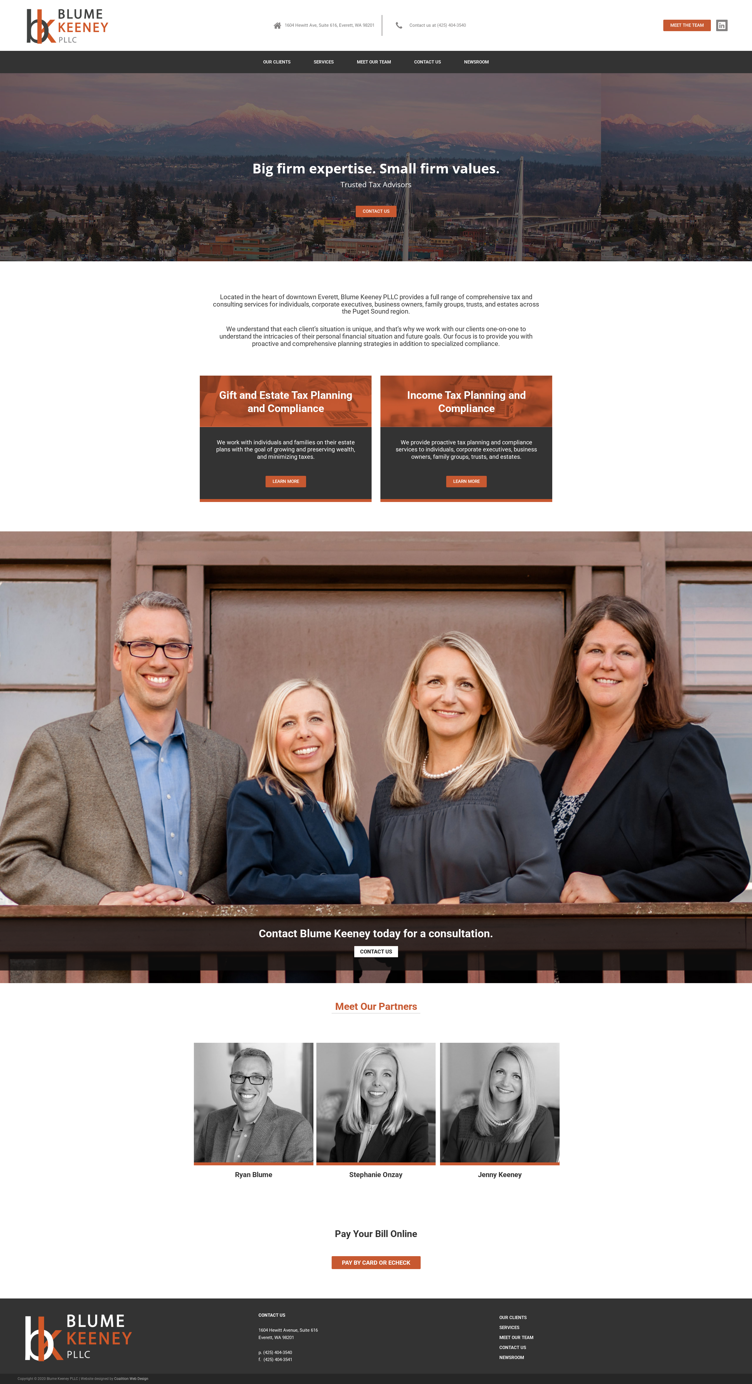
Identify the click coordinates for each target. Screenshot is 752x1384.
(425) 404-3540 (451, 25)
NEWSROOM (476, 62)
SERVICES (324, 62)
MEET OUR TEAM (374, 62)
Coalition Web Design (131, 1379)
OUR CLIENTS (277, 62)
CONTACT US (427, 62)
